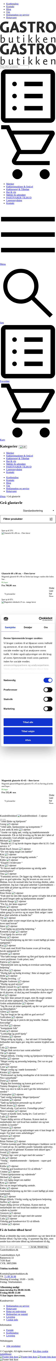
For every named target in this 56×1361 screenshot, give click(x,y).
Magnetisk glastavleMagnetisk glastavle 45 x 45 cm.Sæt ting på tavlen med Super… (27, 761)
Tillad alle (28, 722)
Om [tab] (46, 627)
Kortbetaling (12, 3)
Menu (3, 264)
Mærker (10, 184)
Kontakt (10, 6)
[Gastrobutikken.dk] (28, 42)
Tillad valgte (28, 731)
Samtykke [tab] (10, 627)
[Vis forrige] (1, 819)
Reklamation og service (17, 14)
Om (8, 12)
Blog (8, 9)
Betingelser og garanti (17, 1314)
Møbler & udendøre (16, 195)
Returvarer (11, 17)
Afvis (28, 740)
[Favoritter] (28, 123)
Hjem (2, 496)
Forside (10, 1330)
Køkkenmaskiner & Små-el (19, 186)
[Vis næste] (4, 819)
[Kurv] (28, 178)
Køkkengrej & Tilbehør (17, 189)
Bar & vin (11, 192)
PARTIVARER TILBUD (19, 197)
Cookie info (12, 1319)
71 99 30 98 (10, 1276)
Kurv (2, 439)
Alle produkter (13, 1346)
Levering (10, 1317)
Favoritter (4, 381)
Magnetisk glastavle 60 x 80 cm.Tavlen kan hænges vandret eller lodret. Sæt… (28, 554)
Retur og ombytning (16, 1311)
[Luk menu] (23, 447)
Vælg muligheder (51, 584)
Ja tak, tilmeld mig (39, 1247)
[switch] (48, 689)
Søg (2, 322)
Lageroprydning (14, 200)
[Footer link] (9, 1356)
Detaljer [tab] (28, 627)
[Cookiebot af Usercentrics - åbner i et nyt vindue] (39, 619)
